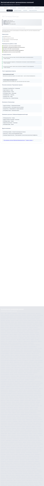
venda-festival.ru (8, 337)
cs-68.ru (22, 348)
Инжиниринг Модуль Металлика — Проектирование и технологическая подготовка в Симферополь (20, 135)
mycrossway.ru (22, 459)
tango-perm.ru (33, 405)
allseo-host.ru (26, 332)
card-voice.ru (19, 360)
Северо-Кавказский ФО (33, 10)
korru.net (11, 400)
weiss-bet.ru (19, 379)
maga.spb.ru (23, 475)
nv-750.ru (19, 365)
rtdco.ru (38, 358)
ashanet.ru (36, 367)
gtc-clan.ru (36, 482)
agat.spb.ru (30, 414)
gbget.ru (16, 370)
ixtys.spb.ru (9, 473)
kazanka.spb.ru (27, 412)
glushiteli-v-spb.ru (25, 456)
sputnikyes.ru (21, 409)
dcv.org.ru (8, 447)
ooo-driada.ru (38, 426)
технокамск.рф (30, 471)
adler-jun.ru (28, 339)
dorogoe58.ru (6, 442)
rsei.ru (14, 478)
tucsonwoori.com (16, 463)
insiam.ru (26, 398)
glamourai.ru (30, 440)
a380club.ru (12, 362)
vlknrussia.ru (40, 348)
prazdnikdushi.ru (14, 313)
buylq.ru (39, 463)
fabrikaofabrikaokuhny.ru (28, 351)
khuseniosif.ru (28, 468)
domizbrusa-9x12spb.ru (39, 360)
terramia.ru (35, 433)
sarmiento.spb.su (16, 400)
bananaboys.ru (37, 461)
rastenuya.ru (12, 315)
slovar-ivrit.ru (35, 372)
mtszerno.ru (14, 456)
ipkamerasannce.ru (30, 478)
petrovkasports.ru (36, 370)
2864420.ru (40, 341)
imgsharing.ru (8, 377)
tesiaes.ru (18, 412)
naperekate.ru (25, 346)
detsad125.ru (3, 428)
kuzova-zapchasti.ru (19, 442)
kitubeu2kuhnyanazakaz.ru (18, 346)
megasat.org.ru (30, 456)
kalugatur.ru (14, 412)
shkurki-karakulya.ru (37, 391)
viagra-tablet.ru (19, 339)
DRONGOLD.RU (18, 450)
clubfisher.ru (17, 381)
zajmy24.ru (10, 343)
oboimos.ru (3, 445)
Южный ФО (25, 10)
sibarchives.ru (40, 362)
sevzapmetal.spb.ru (11, 449)
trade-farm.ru (40, 367)
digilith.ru (18, 376)
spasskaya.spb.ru (3, 468)
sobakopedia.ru (17, 410)
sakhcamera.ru (13, 395)
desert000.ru (31, 445)
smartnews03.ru (17, 325)
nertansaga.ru (29, 365)
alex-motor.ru (13, 426)
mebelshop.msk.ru (29, 419)
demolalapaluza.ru (10, 384)
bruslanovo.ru (14, 428)
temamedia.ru (27, 459)
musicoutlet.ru (37, 473)
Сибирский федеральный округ (9, 4)
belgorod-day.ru (13, 376)
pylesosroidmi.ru (31, 482)
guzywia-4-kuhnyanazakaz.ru (29, 348)
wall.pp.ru (26, 482)
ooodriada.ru (40, 471)
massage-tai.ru (8, 386)
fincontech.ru (37, 339)
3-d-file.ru (2, 330)
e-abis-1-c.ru (38, 336)
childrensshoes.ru (27, 454)
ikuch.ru (13, 445)
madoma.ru (27, 370)
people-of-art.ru (10, 424)
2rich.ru (16, 322)
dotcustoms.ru (3, 369)
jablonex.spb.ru (39, 450)
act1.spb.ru (23, 426)
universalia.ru (32, 379)
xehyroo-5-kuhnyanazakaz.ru (15, 348)
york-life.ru (15, 372)
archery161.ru (35, 398)
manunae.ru (12, 370)
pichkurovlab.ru (22, 376)
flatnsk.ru (2, 426)
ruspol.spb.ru (30, 447)
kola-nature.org (25, 473)
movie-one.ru (26, 362)
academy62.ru (40, 433)
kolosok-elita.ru (12, 398)
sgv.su (41, 405)
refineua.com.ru (12, 452)
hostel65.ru (38, 325)
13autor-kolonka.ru (7, 322)
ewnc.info (26, 410)
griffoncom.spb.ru (11, 414)
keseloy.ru (32, 475)
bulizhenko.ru (3, 456)
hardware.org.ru (3, 416)
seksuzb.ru (12, 351)
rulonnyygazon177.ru (25, 360)
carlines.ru (40, 424)
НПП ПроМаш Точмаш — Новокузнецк (9, 93)
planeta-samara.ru (17, 367)
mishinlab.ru (37, 322)
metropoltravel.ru (34, 377)
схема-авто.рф (9, 416)
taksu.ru (32, 376)
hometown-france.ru (25, 327)
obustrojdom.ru (22, 438)
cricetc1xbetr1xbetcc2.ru (5, 334)
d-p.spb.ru (31, 421)
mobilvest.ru (20, 419)
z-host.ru (11, 346)
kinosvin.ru (12, 405)
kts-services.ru (10, 336)
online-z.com (3, 419)
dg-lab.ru (13, 416)
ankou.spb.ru (27, 407)
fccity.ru (13, 473)
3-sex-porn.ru (3, 339)
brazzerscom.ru (24, 343)
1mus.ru (6, 341)
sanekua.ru (2, 463)
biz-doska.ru (29, 377)
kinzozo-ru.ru (40, 395)
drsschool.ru (40, 431)
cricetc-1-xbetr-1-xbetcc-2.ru (11, 329)
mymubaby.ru (38, 402)
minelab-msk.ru (20, 341)
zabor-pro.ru (40, 440)
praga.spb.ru (20, 393)
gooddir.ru (37, 405)
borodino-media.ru (4, 379)
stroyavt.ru (26, 395)
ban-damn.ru (8, 339)
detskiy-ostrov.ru (21, 407)
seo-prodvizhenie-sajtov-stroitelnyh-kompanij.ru (9, 360)
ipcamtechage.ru (3, 454)
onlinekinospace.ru (28, 388)
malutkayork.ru (21, 405)
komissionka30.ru (19, 457)
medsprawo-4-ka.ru (34, 341)
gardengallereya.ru (4, 435)
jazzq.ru (31, 466)
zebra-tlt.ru (12, 388)
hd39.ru (38, 457)
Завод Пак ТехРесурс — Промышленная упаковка (11, 105)
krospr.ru (2, 322)
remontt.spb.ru (19, 433)
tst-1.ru (15, 330)
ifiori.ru (39, 445)
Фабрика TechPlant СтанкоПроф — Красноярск (11, 119)
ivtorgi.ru (35, 445)
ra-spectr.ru (35, 471)
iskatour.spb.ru (34, 400)
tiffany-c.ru (20, 421)
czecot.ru (34, 466)
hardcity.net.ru (38, 442)
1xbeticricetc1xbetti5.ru (25, 334)
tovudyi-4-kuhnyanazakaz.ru (17, 343)
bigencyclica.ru (3, 400)
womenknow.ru (35, 480)
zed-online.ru (38, 344)
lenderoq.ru (33, 423)
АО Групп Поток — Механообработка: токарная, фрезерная (13, 108)
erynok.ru (22, 388)
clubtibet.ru (21, 424)
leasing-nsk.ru (34, 457)
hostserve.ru (25, 322)
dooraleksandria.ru (21, 337)
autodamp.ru (16, 369)
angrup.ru (17, 416)
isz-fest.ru (22, 410)
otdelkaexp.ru (14, 419)
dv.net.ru (6, 482)
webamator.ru (3, 365)
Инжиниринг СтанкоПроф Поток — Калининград (11, 88)
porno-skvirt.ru (39, 320)
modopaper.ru (8, 370)
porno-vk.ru (13, 320)
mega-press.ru (38, 313)
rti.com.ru (9, 435)
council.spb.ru (23, 428)
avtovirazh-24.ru (26, 466)
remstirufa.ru (21, 381)
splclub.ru (11, 372)
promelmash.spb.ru (4, 473)
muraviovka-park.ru (37, 381)
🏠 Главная (6, 7)
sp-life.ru (24, 336)
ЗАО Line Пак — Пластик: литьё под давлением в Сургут (12, 133)
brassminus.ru (35, 440)
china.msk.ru (3, 475)
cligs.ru (39, 482)
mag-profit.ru (24, 457)
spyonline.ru (14, 417)
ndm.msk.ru (11, 431)
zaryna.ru (22, 379)
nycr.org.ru (17, 445)
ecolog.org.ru (15, 393)
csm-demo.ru (9, 332)
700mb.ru (15, 480)
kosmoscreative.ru (4, 421)
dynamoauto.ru (30, 424)
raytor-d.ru (11, 334)
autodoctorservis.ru (30, 393)
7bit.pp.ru (10, 412)
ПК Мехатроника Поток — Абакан (9, 117)
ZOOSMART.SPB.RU (4, 433)
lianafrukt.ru (7, 463)
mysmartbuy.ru (23, 367)
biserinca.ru (18, 435)
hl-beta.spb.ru (26, 402)
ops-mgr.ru (36, 330)
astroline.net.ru (18, 426)
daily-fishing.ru (18, 456)
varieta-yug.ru (37, 332)
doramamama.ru (31, 381)
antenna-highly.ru (28, 337)
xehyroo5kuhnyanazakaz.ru (5, 344)
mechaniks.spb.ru (35, 452)
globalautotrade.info (28, 431)
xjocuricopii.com (9, 438)
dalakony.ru (10, 433)
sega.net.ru (2, 482)
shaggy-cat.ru (19, 330)
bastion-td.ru (40, 419)
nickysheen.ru (23, 464)
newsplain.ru (39, 369)
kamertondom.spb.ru (37, 393)
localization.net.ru (37, 456)
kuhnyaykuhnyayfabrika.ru (5, 353)
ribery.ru (25, 372)
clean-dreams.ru (9, 383)
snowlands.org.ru (21, 454)
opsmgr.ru (23, 330)
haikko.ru (13, 410)
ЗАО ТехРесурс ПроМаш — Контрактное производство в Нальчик (14, 131)
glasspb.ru (2, 327)
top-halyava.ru (24, 329)
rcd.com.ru (2, 459)
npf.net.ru (6, 412)
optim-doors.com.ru (8, 445)
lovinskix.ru (7, 325)
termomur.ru (12, 381)
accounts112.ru (30, 329)
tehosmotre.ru (31, 332)
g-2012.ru (32, 330)
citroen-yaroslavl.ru (10, 461)
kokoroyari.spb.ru (18, 423)
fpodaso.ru (24, 318)
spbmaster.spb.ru (31, 473)
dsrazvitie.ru (34, 442)
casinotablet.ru (27, 379)
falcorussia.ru (24, 393)
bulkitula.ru (19, 327)
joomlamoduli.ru (24, 461)
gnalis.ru (15, 327)
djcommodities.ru (26, 369)
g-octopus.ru (35, 362)
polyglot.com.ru (28, 426)
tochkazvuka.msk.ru (4, 424)
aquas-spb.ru (3, 464)
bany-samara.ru (9, 478)
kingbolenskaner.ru (8, 426)
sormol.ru (12, 322)
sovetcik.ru (27, 438)
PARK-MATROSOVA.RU (24, 414)
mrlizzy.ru (32, 454)
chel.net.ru (13, 402)
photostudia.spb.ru (25, 433)
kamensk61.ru (15, 471)
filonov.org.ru (25, 471)
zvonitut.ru (17, 386)
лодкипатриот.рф (29, 428)
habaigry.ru (9, 410)
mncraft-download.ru (28, 386)
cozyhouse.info (3, 480)
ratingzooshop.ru (16, 431)
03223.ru (2, 313)
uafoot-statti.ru (32, 334)
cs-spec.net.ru (18, 452)
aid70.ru (2, 431)
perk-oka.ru (31, 362)
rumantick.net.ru (8, 456)
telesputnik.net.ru (21, 482)
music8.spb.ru (27, 416)
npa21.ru (21, 445)
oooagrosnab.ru (19, 318)
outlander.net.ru (17, 475)
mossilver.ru (29, 423)
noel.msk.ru (35, 463)
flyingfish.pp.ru (3, 457)
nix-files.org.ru (3, 409)
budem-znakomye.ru (13, 318)
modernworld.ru (38, 449)
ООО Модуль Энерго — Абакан (8, 121)
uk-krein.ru (11, 471)
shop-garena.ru (3, 329)
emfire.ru (28, 318)
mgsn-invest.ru (23, 478)
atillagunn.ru (16, 334)
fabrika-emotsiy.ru (17, 414)
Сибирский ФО (9, 10)
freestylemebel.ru (3, 478)
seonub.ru (13, 386)
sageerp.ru (24, 442)
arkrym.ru (14, 383)
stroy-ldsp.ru (16, 454)
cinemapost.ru (24, 313)
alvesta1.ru (31, 407)
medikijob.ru (14, 433)
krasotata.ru (9, 313)
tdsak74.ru (35, 395)
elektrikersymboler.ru (14, 409)
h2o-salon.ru (17, 405)
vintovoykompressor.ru (4, 391)
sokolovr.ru (33, 384)
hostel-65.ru (20, 322)
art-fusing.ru (32, 459)
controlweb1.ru (30, 395)
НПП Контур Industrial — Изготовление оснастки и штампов (13, 107)
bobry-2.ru (13, 464)
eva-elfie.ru (20, 377)
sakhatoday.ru (8, 409)
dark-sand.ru (15, 336)
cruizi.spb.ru (39, 466)
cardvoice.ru (3, 370)
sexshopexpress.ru (40, 315)
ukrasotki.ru (38, 318)
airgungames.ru (21, 332)
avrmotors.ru (9, 421)
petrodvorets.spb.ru (13, 466)
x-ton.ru (35, 369)
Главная (2, 4)
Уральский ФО (37, 7)
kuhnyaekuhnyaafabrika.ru (37, 351)
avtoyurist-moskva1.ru (36, 414)
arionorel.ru (23, 468)
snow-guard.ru (31, 360)
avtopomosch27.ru (14, 365)
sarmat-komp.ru (19, 391)
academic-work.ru (31, 461)
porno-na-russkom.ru (30, 322)
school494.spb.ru (32, 402)
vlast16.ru (7, 400)
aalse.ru (8, 362)
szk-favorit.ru (35, 424)
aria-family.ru (8, 367)
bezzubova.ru (16, 424)
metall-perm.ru (6, 431)
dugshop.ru (22, 402)
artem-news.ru (13, 435)
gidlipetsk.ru (34, 426)
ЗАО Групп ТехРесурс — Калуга (8, 91)
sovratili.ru (17, 320)
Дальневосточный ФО (17, 10)
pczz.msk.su (8, 466)
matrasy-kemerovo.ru (30, 367)
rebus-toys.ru (15, 341)
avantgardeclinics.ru (29, 463)
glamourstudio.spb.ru (18, 473)
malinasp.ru (8, 405)
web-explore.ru (6, 315)
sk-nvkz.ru (13, 450)
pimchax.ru (2, 346)
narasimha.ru (21, 369)
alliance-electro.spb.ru (20, 395)
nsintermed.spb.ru (20, 466)
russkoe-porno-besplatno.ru (5, 376)
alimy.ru (39, 417)
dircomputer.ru (23, 383)
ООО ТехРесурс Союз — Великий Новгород (10, 98)
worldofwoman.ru (4, 383)
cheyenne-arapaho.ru (4, 449)
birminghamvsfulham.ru (13, 391)
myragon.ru (31, 433)
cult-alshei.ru (3, 440)
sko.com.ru (41, 421)
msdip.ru (26, 384)
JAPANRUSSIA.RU (8, 440)
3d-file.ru (19, 334)
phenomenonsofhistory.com (13, 482)
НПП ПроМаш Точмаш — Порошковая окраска (11, 110)
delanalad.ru (34, 365)
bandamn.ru (32, 339)
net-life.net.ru (3, 395)
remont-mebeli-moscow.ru (5, 381)
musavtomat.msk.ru (16, 438)
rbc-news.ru (34, 320)
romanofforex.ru (3, 417)
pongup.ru (33, 325)
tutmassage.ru (9, 393)
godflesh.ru (3, 388)
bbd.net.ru (23, 419)
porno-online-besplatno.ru (5, 372)
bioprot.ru (6, 459)
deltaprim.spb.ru (27, 405)
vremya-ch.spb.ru (26, 445)
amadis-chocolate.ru (30, 391)
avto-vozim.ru (8, 395)
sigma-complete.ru (32, 449)
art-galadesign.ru (15, 421)
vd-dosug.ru (26, 320)
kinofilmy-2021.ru (3, 384)
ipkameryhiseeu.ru (20, 447)
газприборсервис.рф (37, 475)
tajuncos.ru (31, 370)
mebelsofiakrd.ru (37, 454)
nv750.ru (31, 369)
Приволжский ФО (30, 7)
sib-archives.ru (33, 336)
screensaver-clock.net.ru (33, 410)
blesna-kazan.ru (23, 423)
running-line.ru (3, 402)
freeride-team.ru (29, 315)
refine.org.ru (7, 471)
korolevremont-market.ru (5, 318)
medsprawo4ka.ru (31, 343)
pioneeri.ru (24, 391)
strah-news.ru (24, 315)
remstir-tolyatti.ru (22, 384)
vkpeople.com (12, 468)
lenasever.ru (3, 325)
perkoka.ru (21, 362)
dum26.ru (25, 447)
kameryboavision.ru (4, 414)
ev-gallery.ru (28, 330)
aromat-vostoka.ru (9, 419)
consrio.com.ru (22, 398)
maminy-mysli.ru (18, 468)
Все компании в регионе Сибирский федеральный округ (14, 140)
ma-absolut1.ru (8, 365)
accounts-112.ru (3, 332)
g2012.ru (12, 330)
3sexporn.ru (3, 341)
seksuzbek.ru (3, 320)
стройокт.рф (38, 464)
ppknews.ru (38, 438)
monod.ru (2, 471)
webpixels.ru (3, 466)
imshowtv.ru (31, 435)
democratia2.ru (24, 450)
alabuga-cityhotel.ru (27, 341)
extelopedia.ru (22, 400)
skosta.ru (8, 454)
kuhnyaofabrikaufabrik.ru (32, 346)
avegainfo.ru (31, 398)
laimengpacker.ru (12, 442)
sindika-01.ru (20, 336)
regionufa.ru (14, 379)
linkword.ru (7, 452)
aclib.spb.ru (13, 457)
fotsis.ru (9, 423)
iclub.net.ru (39, 428)
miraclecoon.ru (29, 325)
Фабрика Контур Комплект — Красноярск (10, 122)
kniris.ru (8, 468)
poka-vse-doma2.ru (15, 332)
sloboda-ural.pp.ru (25, 417)
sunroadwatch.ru (3, 461)
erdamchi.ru (26, 381)
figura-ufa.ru (19, 480)
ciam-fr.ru (29, 313)
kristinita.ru (18, 383)
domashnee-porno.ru (14, 377)
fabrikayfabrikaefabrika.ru (14, 344)
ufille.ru (5, 313)
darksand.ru (10, 341)
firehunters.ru (7, 327)
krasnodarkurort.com (24, 435)
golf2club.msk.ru (26, 409)
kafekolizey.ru (34, 428)
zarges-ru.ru (41, 388)
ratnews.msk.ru (16, 461)
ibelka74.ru (41, 478)
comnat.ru (2, 412)
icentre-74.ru (29, 457)
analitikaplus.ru (9, 417)
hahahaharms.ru (7, 330)
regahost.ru (7, 398)
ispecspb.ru (3, 398)
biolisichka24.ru (22, 386)
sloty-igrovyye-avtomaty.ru (23, 374)
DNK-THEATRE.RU (29, 452)
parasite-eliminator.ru (25, 449)
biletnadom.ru (33, 344)
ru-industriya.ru (31, 374)
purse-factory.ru (13, 339)
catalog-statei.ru (3, 447)
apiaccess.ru (22, 431)
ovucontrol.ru (16, 374)
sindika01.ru (3, 337)
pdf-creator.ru (36, 407)
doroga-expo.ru (20, 372)
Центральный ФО (13, 7)
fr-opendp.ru (34, 447)
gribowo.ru (11, 327)
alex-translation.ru (22, 463)
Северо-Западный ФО (21, 7)
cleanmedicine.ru (29, 372)
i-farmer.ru (29, 450)
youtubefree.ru (3, 367)
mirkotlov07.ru (17, 459)
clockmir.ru (28, 464)
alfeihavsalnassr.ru (21, 370)
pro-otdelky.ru (33, 318)
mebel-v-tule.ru (35, 435)
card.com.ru (22, 412)
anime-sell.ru (28, 475)
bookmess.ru (3, 452)
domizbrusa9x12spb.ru (10, 369)
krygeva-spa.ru (8, 402)
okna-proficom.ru (17, 388)
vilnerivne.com (8, 464)
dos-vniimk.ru (40, 480)
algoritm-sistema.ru (36, 386)
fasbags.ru (24, 339)
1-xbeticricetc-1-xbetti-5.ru (33, 327)
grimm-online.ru (12, 475)
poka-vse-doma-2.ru (36, 329)
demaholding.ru (3, 362)
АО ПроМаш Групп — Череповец (8, 94)
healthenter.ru (29, 383)
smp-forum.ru (35, 419)
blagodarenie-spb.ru (4, 343)
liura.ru (41, 325)
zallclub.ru (36, 409)
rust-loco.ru (17, 402)
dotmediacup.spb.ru (34, 468)
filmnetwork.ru (3, 405)
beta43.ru (11, 463)
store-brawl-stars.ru (4, 336)
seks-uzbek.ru (8, 320)
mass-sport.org (33, 450)
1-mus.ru (38, 337)
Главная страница (29, 140)
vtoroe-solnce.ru (18, 464)
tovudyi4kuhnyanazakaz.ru (5, 351)
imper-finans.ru (21, 440)
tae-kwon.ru (17, 398)
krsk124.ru (32, 416)
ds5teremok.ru (8, 457)
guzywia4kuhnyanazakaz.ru (18, 351)
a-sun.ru (12, 454)
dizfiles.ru (38, 365)
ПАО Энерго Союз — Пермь (8, 96)
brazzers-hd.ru (7, 346)
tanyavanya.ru (16, 384)
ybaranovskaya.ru (32, 438)
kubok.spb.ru (36, 416)
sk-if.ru (20, 461)
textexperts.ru (34, 383)
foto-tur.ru (24, 377)
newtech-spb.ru (38, 384)
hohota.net (36, 417)
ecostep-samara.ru (26, 421)
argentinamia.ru (16, 362)
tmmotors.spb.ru (3, 438)
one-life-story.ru (19, 329)
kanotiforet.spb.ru (4, 393)
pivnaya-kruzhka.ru (40, 383)
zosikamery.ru (19, 417)
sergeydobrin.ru (38, 423)
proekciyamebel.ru (15, 440)
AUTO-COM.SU (31, 417)
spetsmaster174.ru (14, 447)
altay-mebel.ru (23, 452)
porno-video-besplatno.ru (5, 374)
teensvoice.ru (3, 377)
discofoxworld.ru (23, 325)
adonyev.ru (30, 320)
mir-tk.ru (36, 348)
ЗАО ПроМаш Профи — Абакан (8, 124)
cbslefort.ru (37, 459)
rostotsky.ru (9, 379)
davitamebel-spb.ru (4, 423)
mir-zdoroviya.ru (8, 428)
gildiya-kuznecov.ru (33, 412)
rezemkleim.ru (3, 386)
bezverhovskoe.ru (35, 431)
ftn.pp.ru (2, 442)
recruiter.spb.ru (22, 416)
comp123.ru (36, 376)
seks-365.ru (12, 374)
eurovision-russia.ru (18, 315)
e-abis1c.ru (37, 334)
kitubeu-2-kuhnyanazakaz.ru (5, 348)
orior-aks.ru (25, 424)
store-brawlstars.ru (14, 337)
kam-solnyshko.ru (40, 447)
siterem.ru (18, 428)
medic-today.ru (28, 376)
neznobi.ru (41, 322)
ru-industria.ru (7, 388)
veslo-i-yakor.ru (40, 377)
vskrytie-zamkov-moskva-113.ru (25, 344)
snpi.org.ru (39, 400)
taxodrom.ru (29, 442)
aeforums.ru (32, 409)
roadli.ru (12, 367)
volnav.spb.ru (39, 410)
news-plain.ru (24, 365)
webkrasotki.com (10, 407)
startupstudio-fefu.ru (34, 388)
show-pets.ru (12, 325)
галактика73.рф (36, 421)
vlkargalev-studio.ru (9, 480)
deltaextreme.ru (11, 459)
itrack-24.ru (34, 315)
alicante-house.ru (36, 478)
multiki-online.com (4, 407)
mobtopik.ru (41, 435)
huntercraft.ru (32, 464)
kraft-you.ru (33, 313)
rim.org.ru (25, 440)
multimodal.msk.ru (4, 410)
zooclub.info (20, 471)
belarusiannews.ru (29, 480)
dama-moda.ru (3, 450)
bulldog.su (7, 475)
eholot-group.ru (8, 450)
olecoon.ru (21, 320)
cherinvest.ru (16, 407)
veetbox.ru (20, 313)
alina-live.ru (24, 480)
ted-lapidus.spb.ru (18, 449)
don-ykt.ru (40, 376)
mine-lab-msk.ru (33, 337)
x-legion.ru (28, 336)
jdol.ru (30, 384)
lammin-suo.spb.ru (28, 400)
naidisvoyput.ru (17, 478)
